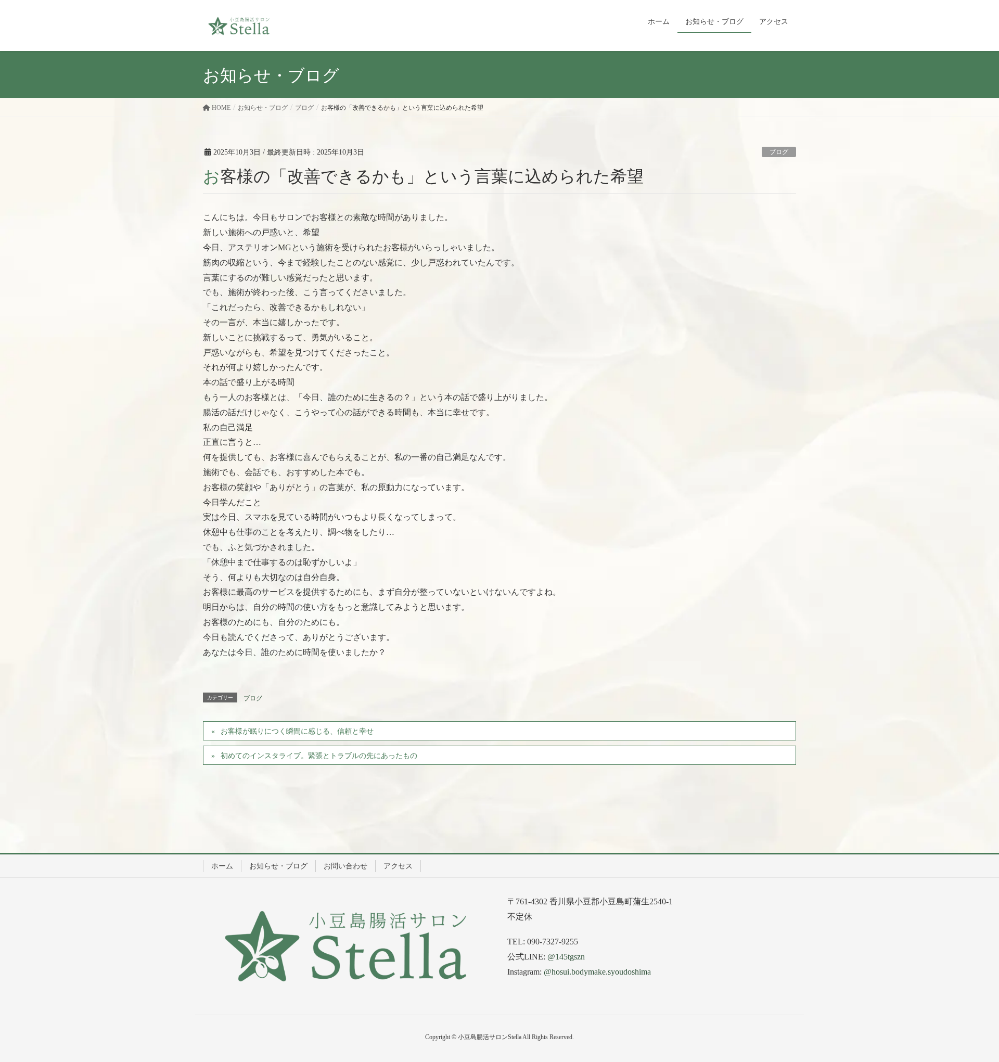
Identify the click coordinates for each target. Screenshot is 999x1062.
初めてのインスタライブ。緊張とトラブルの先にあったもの (319, 756)
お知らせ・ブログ (278, 866)
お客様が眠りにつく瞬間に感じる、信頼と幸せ (297, 731)
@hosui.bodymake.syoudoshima (597, 971)
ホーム (222, 866)
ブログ (779, 152)
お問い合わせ (345, 866)
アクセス (398, 866)
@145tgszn (566, 956)
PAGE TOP (966, 1021)
